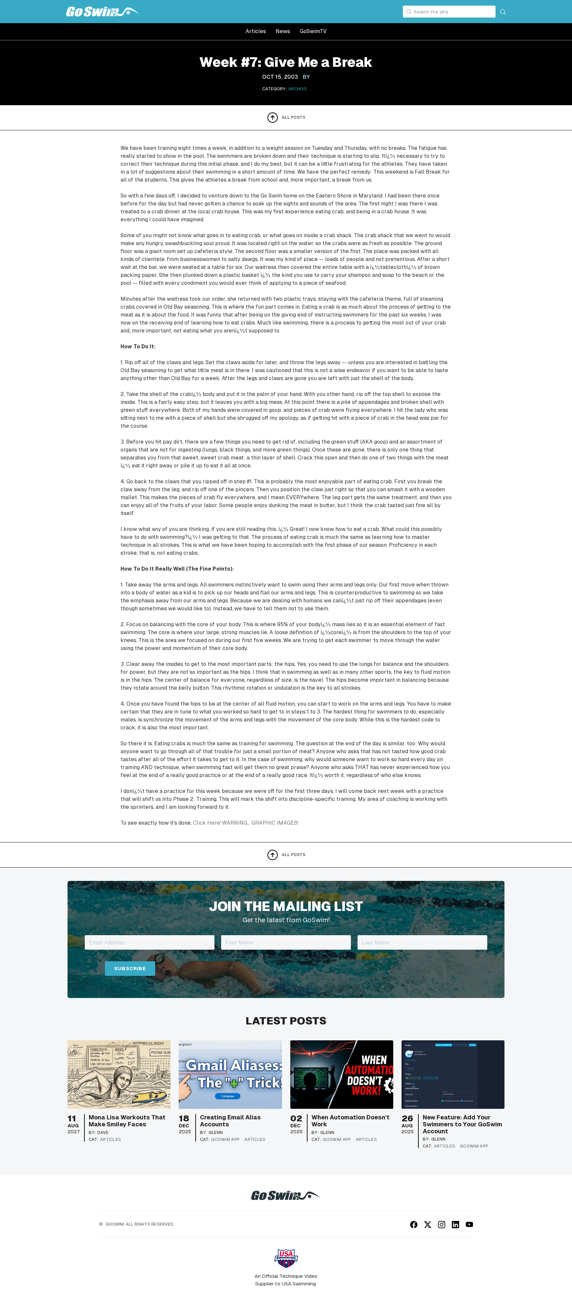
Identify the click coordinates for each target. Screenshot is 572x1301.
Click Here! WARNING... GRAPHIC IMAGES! (245, 823)
